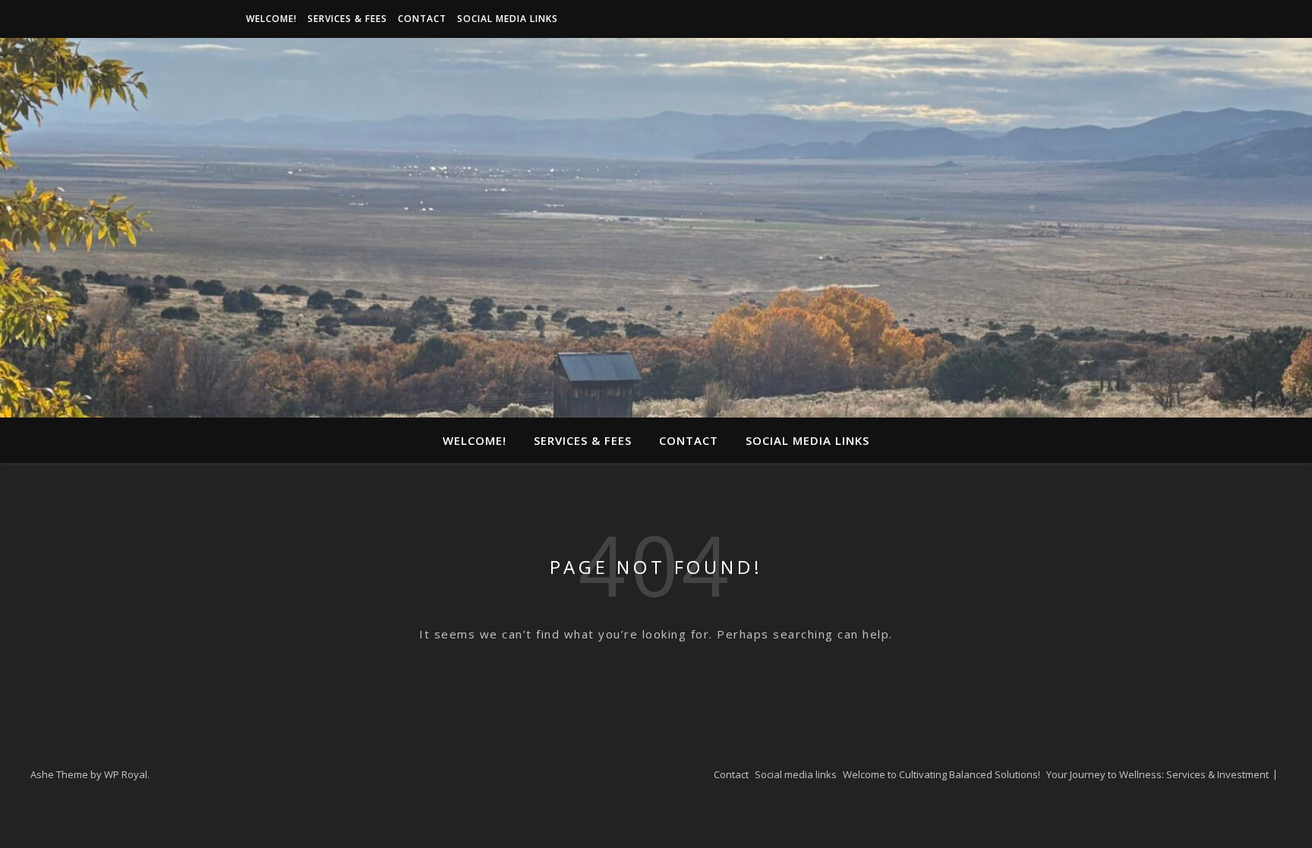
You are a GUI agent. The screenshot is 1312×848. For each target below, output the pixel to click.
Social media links (507, 18)
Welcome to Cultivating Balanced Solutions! (941, 774)
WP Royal (125, 774)
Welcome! (271, 18)
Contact (422, 18)
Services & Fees (347, 18)
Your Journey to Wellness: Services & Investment (1157, 774)
